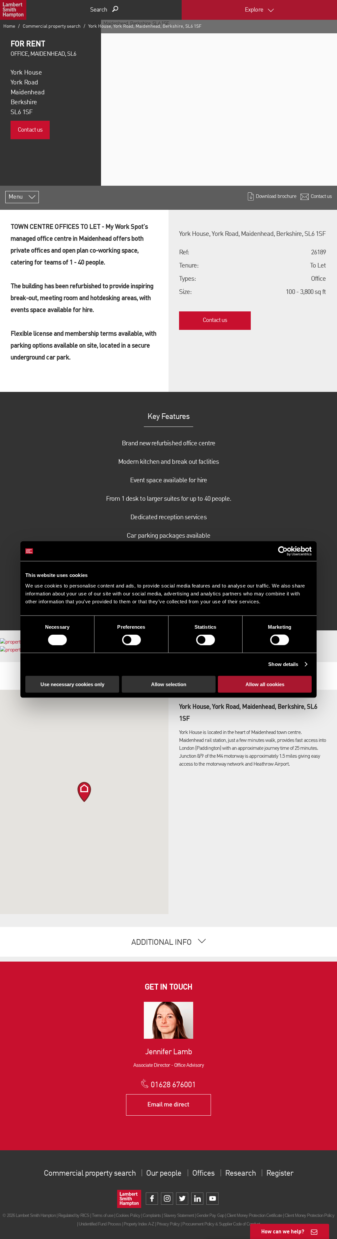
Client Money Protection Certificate (254, 1215)
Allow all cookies (265, 684)
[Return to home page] (13, 10)
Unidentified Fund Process (100, 1224)
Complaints (152, 1215)
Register (279, 1174)
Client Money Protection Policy (309, 1215)
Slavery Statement (179, 1215)
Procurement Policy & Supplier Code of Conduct (221, 1224)
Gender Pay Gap (210, 1215)
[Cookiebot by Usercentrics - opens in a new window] (283, 551)
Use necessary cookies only (72, 684)
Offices (203, 1174)
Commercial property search (52, 26)
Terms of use (102, 1215)
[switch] (131, 640)
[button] (84, 792)
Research (240, 1174)
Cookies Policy (128, 1215)
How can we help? (282, 1231)
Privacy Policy (168, 1224)
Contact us (30, 130)
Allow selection (168, 684)
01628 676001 (173, 1085)
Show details (283, 664)
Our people (163, 1174)
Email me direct (168, 1105)
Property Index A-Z (139, 1224)
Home (9, 26)
